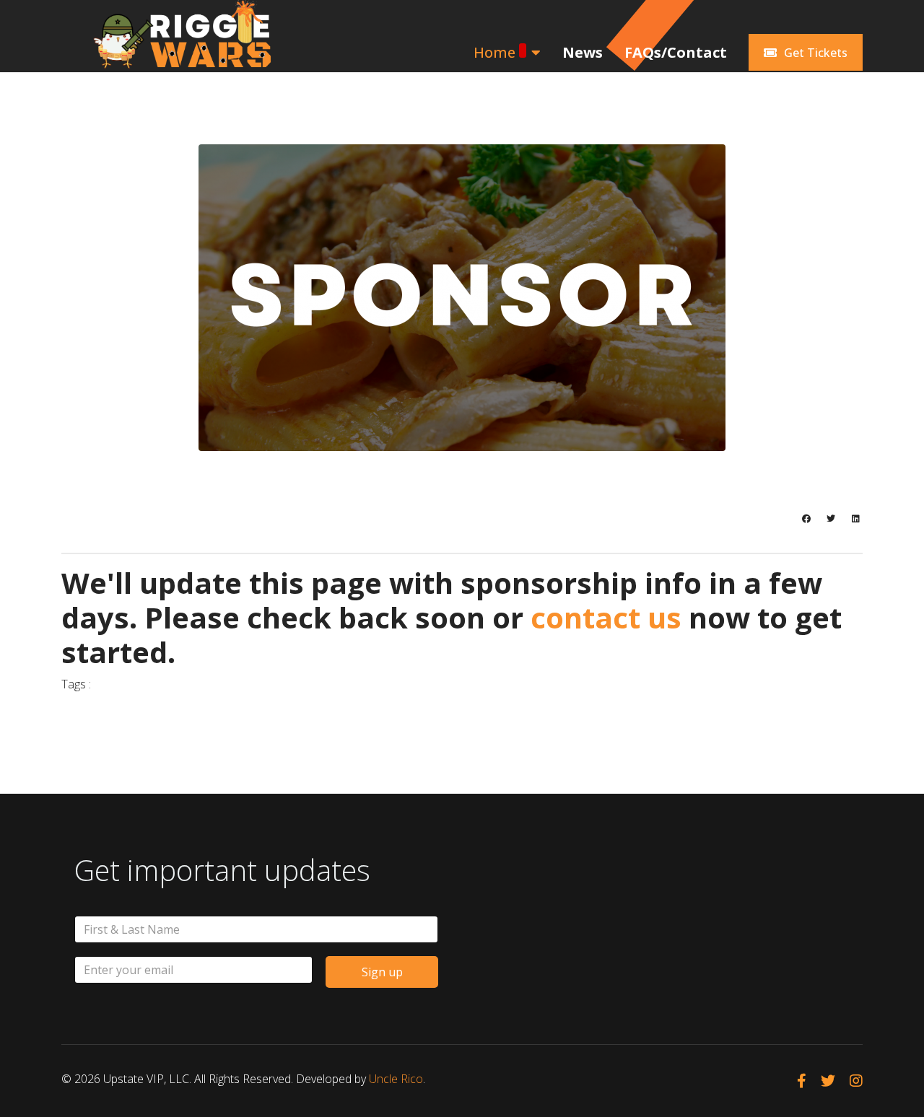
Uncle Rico (396, 1079)
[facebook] (801, 1080)
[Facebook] (806, 518)
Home (494, 52)
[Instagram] (856, 1080)
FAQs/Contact (675, 52)
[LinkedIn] (855, 518)
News (582, 52)
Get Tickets (814, 53)
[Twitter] (831, 518)
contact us (606, 617)
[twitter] (828, 1080)
